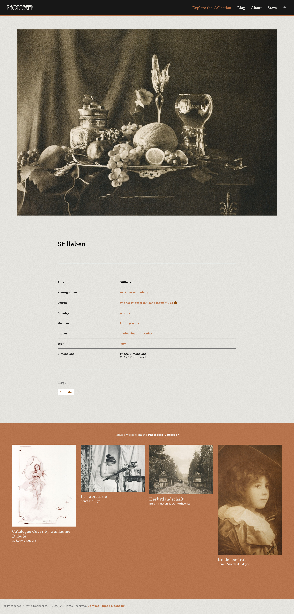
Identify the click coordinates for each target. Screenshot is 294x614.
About (256, 8)
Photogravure (129, 323)
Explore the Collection (211, 8)
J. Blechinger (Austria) (136, 333)
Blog (241, 8)
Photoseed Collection (163, 434)
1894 (123, 343)
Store (272, 8)
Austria (125, 313)
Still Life (66, 392)
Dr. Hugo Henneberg (134, 292)
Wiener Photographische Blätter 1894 (147, 302)
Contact (93, 605)
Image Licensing (113, 605)
